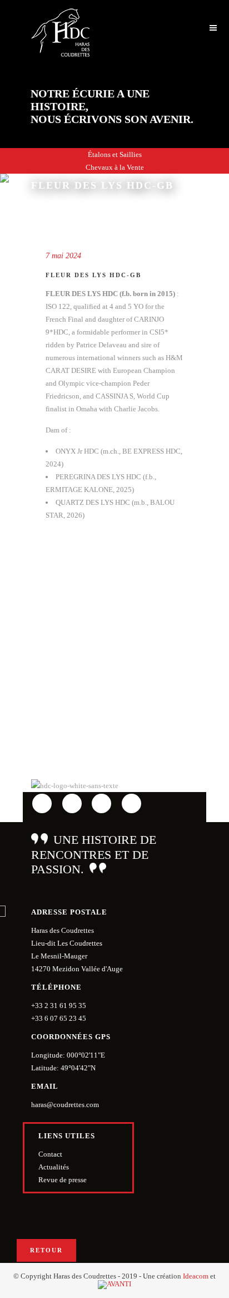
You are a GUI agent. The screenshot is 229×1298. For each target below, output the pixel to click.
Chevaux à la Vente (115, 167)
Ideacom (195, 1276)
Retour (46, 1250)
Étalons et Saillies (115, 154)
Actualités (53, 1167)
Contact (50, 1154)
